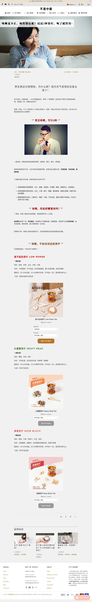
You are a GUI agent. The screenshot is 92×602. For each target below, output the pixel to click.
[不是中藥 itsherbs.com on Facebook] (2, 4)
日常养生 (38, 557)
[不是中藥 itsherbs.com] (46, 9)
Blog (4, 585)
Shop (4, 578)
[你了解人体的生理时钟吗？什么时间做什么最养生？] (46, 538)
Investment (50, 585)
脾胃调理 (74, 554)
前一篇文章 (67, 72)
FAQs (48, 571)
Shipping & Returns (52, 574)
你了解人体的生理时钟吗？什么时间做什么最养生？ (45, 548)
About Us (5, 574)
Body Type (6, 581)
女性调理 (23, 554)
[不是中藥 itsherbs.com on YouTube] (5, 4)
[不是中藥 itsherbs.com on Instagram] (9, 4)
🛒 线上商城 (28, 13)
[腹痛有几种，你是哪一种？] (68, 538)
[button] (71, 4)
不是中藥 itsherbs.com (14, 594)
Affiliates (49, 588)
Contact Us (6, 588)
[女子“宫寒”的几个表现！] (24, 538)
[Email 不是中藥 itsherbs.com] (12, 4)
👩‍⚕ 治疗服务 (41, 13)
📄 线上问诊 (51, 13)
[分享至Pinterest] (71, 517)
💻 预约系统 (82, 13)
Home (4, 571)
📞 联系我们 (72, 13)
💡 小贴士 (61, 13)
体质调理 (16, 77)
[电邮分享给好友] (75, 517)
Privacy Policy (50, 578)
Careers (49, 581)
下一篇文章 (75, 72)
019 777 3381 (18, 4)
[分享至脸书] (66, 517)
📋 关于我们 (16, 13)
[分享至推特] (61, 517)
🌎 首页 (8, 13)
